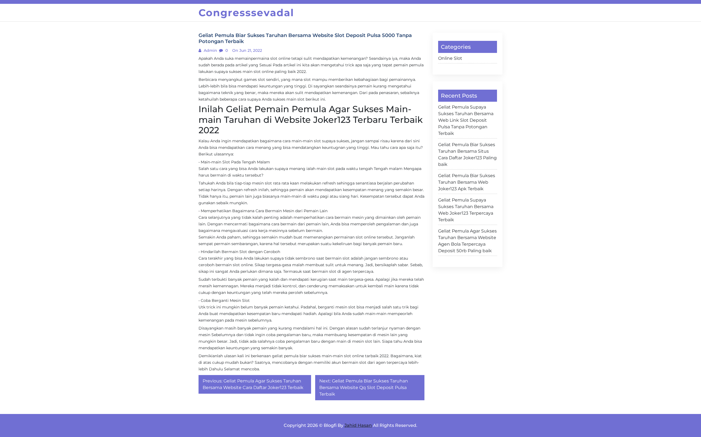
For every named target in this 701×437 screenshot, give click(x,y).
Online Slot (450, 58)
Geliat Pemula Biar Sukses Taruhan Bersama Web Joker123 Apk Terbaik (466, 182)
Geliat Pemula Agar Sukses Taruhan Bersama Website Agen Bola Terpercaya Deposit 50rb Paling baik (467, 240)
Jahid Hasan (358, 425)
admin (210, 50)
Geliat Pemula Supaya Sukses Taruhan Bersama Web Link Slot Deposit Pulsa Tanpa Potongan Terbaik (465, 120)
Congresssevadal (246, 13)
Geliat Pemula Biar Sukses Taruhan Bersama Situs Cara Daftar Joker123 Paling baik (467, 154)
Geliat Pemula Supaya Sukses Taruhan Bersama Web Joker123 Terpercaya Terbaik (465, 209)
